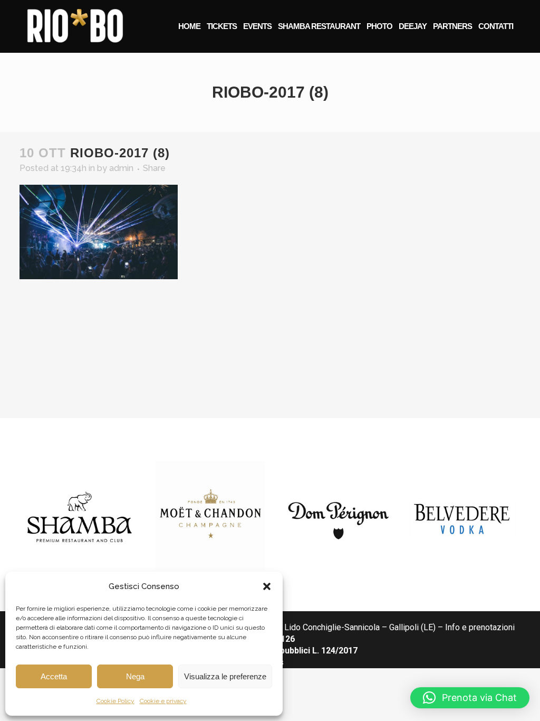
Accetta (54, 676)
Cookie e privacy (163, 701)
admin (121, 168)
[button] (267, 586)
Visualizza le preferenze (225, 676)
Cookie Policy (115, 701)
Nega (135, 676)
